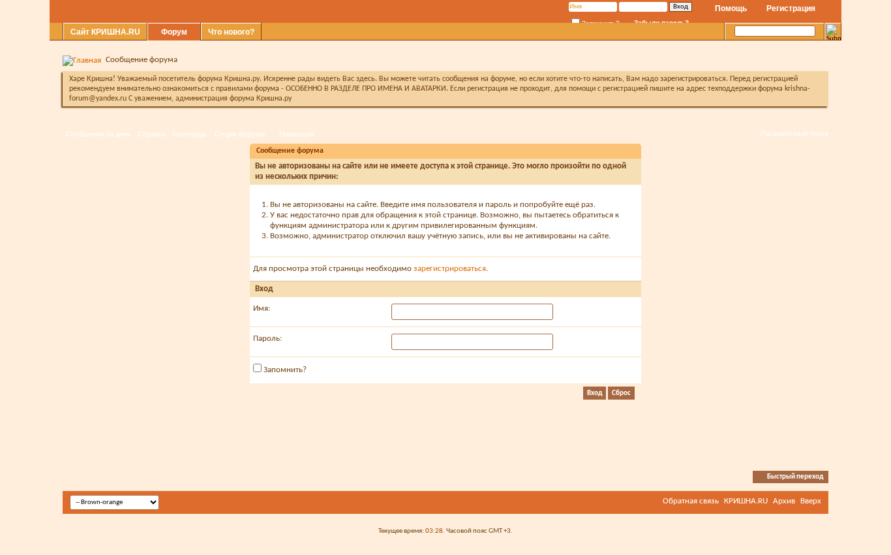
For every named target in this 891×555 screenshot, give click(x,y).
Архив (784, 501)
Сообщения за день (98, 134)
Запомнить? (284, 370)
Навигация (296, 134)
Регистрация (790, 8)
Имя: (261, 308)
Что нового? (231, 32)
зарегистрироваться (450, 268)
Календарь (189, 134)
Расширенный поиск (794, 133)
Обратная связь (691, 501)
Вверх (810, 501)
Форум (174, 32)
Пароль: (267, 338)
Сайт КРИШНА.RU (105, 32)
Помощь (731, 8)
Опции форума (240, 134)
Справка (152, 134)
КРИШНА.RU (746, 501)
